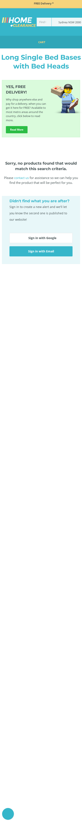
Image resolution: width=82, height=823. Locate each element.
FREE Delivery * (44, 3)
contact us (21, 178)
